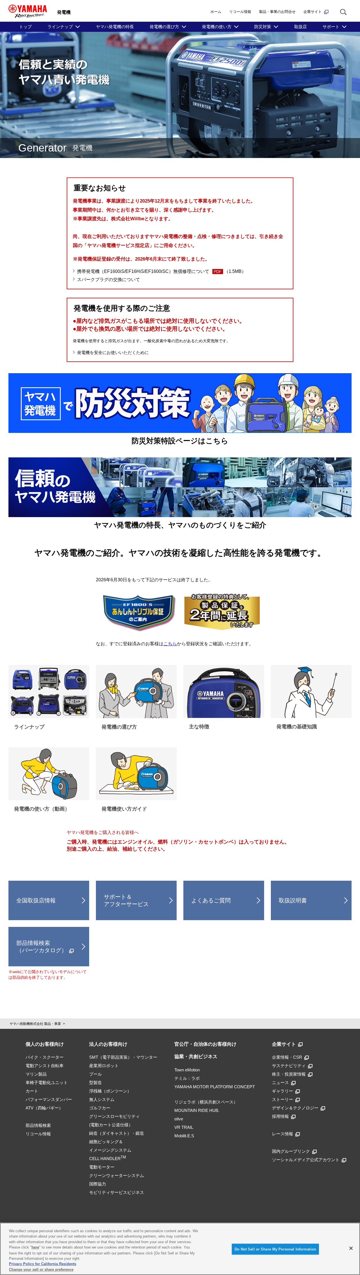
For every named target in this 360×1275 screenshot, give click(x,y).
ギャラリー (282, 1091)
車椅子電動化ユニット (47, 1082)
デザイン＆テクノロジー (295, 1107)
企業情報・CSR (287, 1057)
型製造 (95, 1082)
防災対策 (262, 26)
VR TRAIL (183, 1127)
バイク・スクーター (45, 1057)
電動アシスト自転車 (45, 1065)
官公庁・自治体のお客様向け (205, 1044)
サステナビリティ (289, 1065)
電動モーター (101, 1167)
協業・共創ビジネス (195, 1056)
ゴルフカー (99, 1107)
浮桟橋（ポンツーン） (110, 1091)
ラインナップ (60, 26)
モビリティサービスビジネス (116, 1192)
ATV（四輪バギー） (44, 1107)
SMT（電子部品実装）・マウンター (123, 1057)
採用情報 (280, 1116)
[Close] (351, 1248)
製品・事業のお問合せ (277, 12)
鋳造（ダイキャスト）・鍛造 (116, 1133)
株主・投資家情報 (289, 1074)
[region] (180, 1249)
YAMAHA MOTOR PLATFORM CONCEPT (214, 1086)
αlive (178, 1118)
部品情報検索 (38, 1125)
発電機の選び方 (164, 26)
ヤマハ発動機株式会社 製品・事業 (35, 1024)
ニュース (280, 1082)
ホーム (215, 12)
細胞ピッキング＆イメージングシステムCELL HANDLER (110, 1150)
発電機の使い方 (216, 26)
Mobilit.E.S (184, 1135)
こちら (170, 643)
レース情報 (282, 1133)
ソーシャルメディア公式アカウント (305, 1159)
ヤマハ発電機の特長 (115, 26)
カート (32, 1091)
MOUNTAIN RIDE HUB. (196, 1110)
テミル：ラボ (187, 1078)
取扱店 (300, 26)
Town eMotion (187, 1069)
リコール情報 (240, 12)
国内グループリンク (291, 1151)
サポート (331, 26)
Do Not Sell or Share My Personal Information (275, 1249)
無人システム (101, 1099)
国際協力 (97, 1183)
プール (95, 1074)
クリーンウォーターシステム (116, 1175)
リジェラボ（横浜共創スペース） (206, 1102)
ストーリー (282, 1099)
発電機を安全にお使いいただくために (113, 352)
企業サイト (312, 12)
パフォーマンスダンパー (49, 1099)
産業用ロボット (104, 1065)
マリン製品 (36, 1074)
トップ (25, 26)
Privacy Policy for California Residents (42, 1264)
